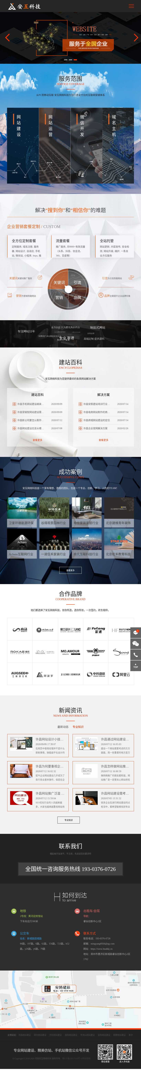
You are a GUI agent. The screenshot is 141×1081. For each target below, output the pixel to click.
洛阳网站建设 (71, 1035)
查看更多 (37, 440)
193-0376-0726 (135, 654)
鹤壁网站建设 (119, 1035)
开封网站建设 (55, 1035)
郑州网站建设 (40, 1035)
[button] (65, 59)
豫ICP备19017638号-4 (72, 1058)
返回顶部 (135, 665)
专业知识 (68, 820)
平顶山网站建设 (87, 1035)
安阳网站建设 (104, 1035)
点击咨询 (135, 634)
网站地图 (86, 1058)
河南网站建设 (24, 1035)
